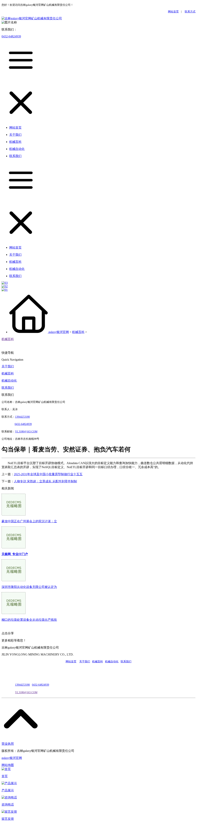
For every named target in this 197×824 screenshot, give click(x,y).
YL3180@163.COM (26, 692)
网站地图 (8, 765)
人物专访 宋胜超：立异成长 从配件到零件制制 (45, 481)
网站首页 (173, 11)
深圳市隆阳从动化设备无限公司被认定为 (29, 586)
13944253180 (22, 416)
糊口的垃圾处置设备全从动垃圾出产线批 (29, 619)
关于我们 (8, 366)
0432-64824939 (11, 36)
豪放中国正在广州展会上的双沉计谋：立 (29, 521)
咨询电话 (8, 804)
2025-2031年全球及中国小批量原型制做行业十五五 (48, 474)
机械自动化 (9, 380)
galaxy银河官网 (58, 332)
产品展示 (8, 790)
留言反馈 (8, 818)
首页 (5, 776)
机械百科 (78, 332)
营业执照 (8, 743)
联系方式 (190, 11)
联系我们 (8, 387)
